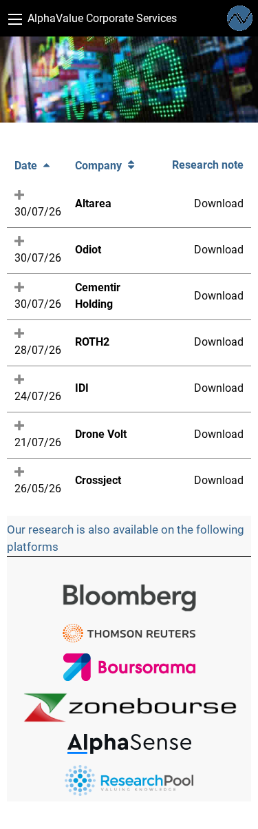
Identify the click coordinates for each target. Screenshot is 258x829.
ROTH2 (92, 341)
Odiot (88, 249)
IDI (82, 388)
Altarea (93, 203)
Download (219, 203)
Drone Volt (101, 434)
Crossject (98, 480)
